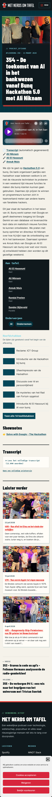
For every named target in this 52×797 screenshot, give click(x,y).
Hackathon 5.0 (31, 168)
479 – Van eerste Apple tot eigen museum (24, 580)
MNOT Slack (34, 752)
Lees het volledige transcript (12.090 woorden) (23, 462)
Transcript (12, 150)
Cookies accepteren (26, 775)
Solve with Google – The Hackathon (26, 434)
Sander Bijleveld (18, 307)
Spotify (6, 752)
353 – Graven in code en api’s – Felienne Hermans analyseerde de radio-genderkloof (24, 668)
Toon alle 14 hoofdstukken (19, 416)
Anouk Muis (13, 161)
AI (11, 324)
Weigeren (26, 782)
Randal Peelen (17, 297)
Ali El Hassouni (14, 157)
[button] (47, 759)
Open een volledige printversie (17, 471)
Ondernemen (24, 324)
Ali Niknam (12, 154)
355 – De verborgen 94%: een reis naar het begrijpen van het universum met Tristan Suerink (24, 686)
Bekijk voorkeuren (26, 790)
